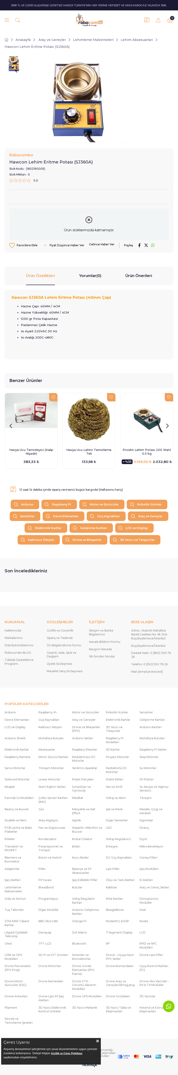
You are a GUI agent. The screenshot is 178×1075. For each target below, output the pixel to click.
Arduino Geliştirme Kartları (85, 911)
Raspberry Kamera (17, 757)
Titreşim (146, 798)
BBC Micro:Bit (48, 921)
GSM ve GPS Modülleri (13, 957)
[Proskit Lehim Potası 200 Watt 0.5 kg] (147, 419)
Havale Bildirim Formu (104, 642)
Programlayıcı (48, 898)
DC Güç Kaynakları (119, 857)
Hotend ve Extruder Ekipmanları (154, 1009)
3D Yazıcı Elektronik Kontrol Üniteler (52, 1009)
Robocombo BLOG (18, 652)
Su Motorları (148, 768)
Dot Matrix (79, 932)
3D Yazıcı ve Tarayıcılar (137, 540)
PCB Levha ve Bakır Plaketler (18, 829)
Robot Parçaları (83, 779)
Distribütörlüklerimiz (19, 645)
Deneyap (44, 932)
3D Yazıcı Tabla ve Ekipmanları (118, 1009)
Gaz (41, 809)
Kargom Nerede (100, 649)
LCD (143, 932)
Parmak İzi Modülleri (19, 798)
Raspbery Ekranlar (84, 749)
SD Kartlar (113, 749)
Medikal (77, 798)
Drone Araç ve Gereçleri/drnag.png (120, 983)
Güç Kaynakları (108, 516)
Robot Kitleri (114, 779)
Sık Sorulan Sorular (102, 656)
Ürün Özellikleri (40, 276)
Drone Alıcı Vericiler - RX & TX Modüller (154, 983)
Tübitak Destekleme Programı (19, 661)
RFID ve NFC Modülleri (148, 945)
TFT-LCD (44, 943)
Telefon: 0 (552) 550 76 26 (149, 664)
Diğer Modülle (48, 910)
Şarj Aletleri (13, 880)
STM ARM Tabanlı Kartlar (17, 923)
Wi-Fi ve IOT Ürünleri (53, 955)
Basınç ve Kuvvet (17, 809)
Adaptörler (12, 869)
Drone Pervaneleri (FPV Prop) (18, 968)
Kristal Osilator (82, 839)
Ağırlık (76, 820)
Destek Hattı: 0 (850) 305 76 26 (151, 655)
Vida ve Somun (15, 898)
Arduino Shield (15, 738)
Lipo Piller (113, 869)
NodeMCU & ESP (117, 921)
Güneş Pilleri (148, 857)
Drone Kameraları (50, 981)
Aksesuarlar (46, 749)
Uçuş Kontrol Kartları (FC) (154, 968)
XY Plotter (147, 779)
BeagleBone (115, 910)
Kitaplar (10, 787)
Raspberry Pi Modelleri (115, 740)
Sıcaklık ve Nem (16, 820)
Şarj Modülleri (149, 869)
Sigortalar (146, 820)
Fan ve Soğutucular (52, 827)
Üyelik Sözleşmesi (59, 663)
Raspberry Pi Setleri (153, 749)
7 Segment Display (119, 932)
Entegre (112, 846)
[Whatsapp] (169, 1006)
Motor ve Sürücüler (104, 504)
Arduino (27, 504)
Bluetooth (79, 943)
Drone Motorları (49, 966)
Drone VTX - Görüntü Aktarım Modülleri (84, 985)
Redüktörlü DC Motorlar (116, 770)
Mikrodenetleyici (151, 846)
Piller (42, 869)
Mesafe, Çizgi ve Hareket (151, 811)
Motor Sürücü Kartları (53, 757)
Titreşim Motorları (51, 768)
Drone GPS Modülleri (87, 996)
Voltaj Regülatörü (118, 839)
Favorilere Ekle (53, 397)
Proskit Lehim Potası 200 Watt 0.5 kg (147, 451)
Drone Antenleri (16, 996)
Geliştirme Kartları (93, 528)
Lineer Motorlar (49, 779)
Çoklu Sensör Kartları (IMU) (53, 800)
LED (109, 827)
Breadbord (46, 887)
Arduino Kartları (151, 727)
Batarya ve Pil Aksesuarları (81, 871)
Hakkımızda (13, 630)
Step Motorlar (149, 757)
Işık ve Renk (114, 809)
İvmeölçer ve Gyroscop (81, 788)
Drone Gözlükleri (118, 996)
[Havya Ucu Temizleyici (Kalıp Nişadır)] (31, 419)
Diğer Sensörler (117, 820)
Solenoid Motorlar (17, 779)
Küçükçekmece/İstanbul (148, 645)
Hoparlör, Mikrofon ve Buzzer (87, 829)
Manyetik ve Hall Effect (83, 811)
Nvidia (144, 921)
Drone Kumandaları (120, 966)
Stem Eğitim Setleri (52, 787)
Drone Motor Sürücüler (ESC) (15, 983)
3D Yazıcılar (148, 996)
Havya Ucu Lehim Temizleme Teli (88, 451)
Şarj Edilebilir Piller (85, 880)
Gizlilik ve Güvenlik (60, 630)
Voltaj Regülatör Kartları (83, 900)
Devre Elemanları (66, 516)
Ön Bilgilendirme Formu (64, 645)
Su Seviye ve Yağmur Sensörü (154, 788)
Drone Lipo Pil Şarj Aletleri (51, 998)
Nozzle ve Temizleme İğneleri (19, 1020)
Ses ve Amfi (114, 787)
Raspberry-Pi (47, 712)
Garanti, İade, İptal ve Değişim (61, 654)
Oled (8, 943)
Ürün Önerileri (138, 276)
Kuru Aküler (80, 857)
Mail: (147, 671)
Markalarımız (14, 638)
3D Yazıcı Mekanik (84, 1007)
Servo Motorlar (15, 768)
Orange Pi (79, 921)
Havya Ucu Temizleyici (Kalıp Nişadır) (31, 451)
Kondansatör (47, 839)
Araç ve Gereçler (150, 516)
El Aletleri (146, 880)
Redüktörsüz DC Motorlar (83, 759)
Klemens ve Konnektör (13, 859)
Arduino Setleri (82, 738)
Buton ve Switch (50, 857)
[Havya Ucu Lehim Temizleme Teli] (89, 419)
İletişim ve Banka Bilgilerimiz (101, 632)
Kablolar (111, 887)
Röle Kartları (114, 898)
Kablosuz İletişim (41, 540)
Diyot (143, 839)
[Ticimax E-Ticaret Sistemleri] (89, 1065)
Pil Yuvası (44, 880)
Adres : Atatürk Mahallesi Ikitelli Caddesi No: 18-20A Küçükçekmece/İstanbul (149, 634)
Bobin (76, 846)
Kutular (77, 887)
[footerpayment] (145, 1057)
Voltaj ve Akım (116, 798)
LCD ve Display (137, 528)
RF (108, 943)
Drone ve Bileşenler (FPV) (86, 729)
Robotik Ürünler (149, 504)
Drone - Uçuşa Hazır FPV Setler (120, 957)
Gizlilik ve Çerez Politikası (66, 1053)
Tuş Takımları (14, 910)
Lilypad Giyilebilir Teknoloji (16, 934)
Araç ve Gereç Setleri (154, 887)
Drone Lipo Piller (151, 955)
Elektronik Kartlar (48, 528)
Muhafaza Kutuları (51, 738)
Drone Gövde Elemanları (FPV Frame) (83, 970)
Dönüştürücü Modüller (149, 900)
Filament (11, 1007)
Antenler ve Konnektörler (81, 957)
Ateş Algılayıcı (48, 820)
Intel (143, 910)
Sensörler (27, 516)
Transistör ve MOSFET (14, 848)
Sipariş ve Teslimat (60, 638)
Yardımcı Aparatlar (84, 768)
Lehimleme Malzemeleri (13, 889)
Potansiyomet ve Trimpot (50, 848)
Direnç (144, 827)
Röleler (10, 839)
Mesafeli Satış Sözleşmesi (64, 671)
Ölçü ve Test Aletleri (120, 880)
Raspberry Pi (61, 504)
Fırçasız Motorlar (117, 757)
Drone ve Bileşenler (87, 540)
